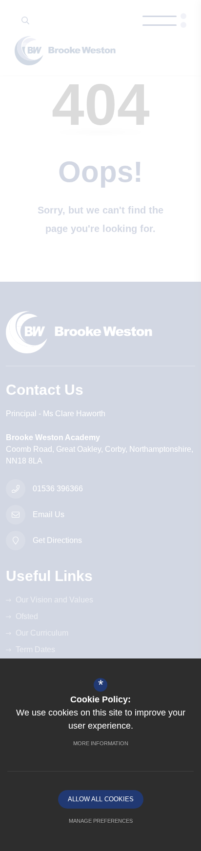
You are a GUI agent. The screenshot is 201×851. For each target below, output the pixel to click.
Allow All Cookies (101, 799)
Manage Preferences (101, 821)
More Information (100, 743)
